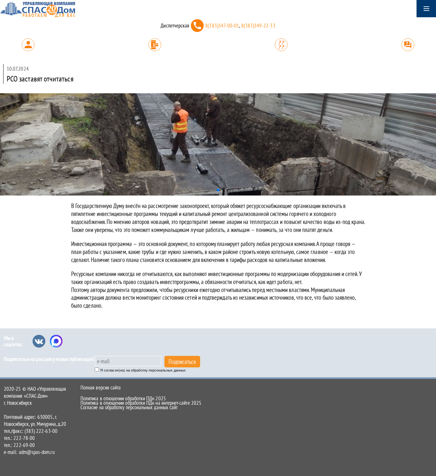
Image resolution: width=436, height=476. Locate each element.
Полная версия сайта (100, 387)
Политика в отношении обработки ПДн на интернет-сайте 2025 (140, 402)
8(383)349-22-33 (258, 25)
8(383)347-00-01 (222, 25)
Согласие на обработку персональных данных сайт (128, 407)
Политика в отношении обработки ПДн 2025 (123, 398)
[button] (218, 190)
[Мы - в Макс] (56, 341)
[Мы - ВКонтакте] (39, 341)
